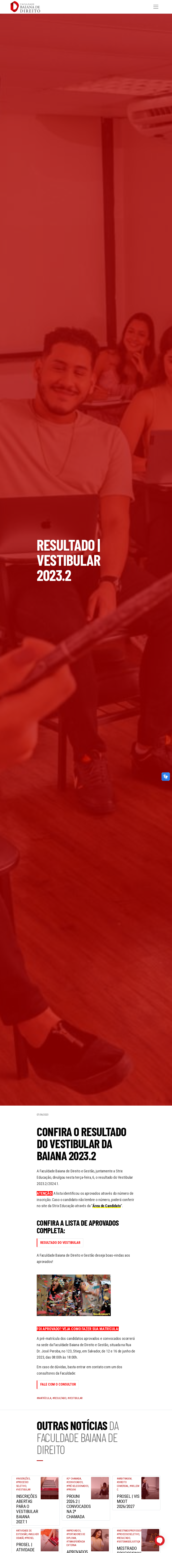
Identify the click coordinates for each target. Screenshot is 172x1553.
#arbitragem (124, 1478)
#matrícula (44, 1398)
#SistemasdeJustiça (128, 1541)
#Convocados (74, 1482)
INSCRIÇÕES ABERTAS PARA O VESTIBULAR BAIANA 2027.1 (27, 1509)
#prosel (29, 1538)
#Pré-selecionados (77, 1486)
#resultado (59, 1398)
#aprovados (73, 1530)
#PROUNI (71, 1489)
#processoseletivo (128, 1534)
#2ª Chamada (73, 1478)
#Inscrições (23, 1478)
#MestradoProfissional (131, 1530)
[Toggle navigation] (156, 7)
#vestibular (75, 1398)
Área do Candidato (107, 1206)
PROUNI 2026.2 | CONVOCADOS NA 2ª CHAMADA (78, 1506)
